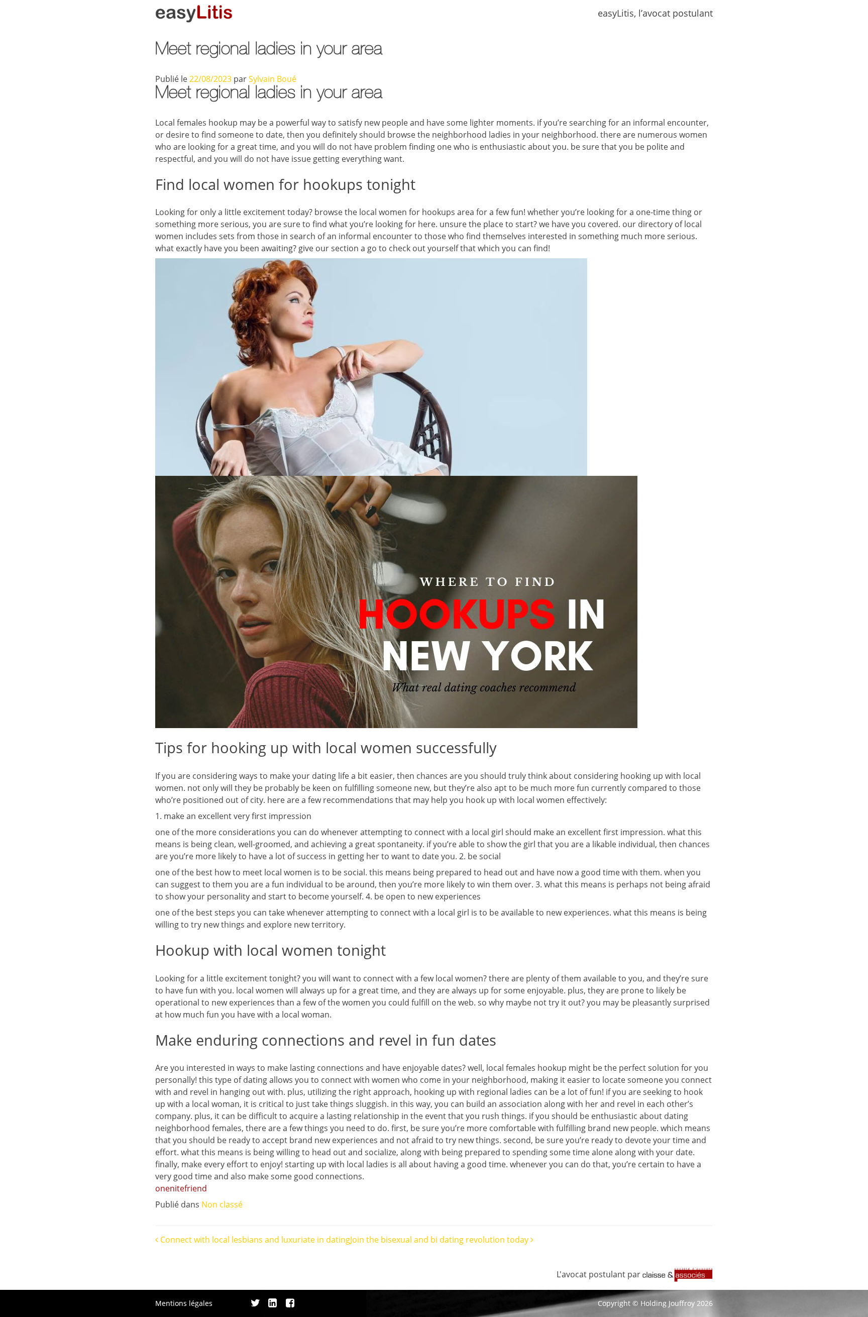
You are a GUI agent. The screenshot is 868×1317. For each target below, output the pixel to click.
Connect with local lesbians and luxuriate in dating (254, 1239)
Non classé (222, 1204)
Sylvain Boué (272, 78)
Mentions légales (183, 1303)
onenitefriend (181, 1188)
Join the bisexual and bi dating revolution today (440, 1239)
